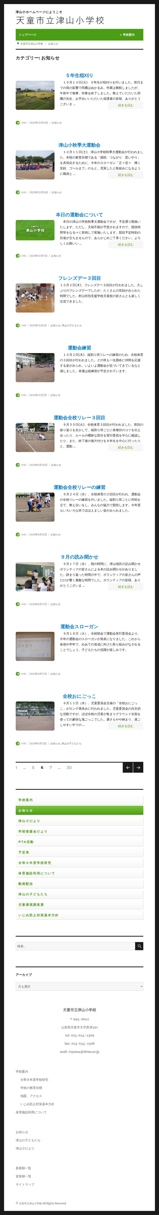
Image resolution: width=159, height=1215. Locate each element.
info (23, 122)
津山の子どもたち (72, 325)
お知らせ (57, 122)
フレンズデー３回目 (79, 278)
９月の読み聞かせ (79, 557)
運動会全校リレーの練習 (79, 487)
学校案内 (129, 34)
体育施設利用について (36, 873)
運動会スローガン (79, 627)
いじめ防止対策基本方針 (38, 915)
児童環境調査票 (31, 905)
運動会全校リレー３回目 (79, 418)
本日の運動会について (79, 215)
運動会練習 (79, 348)
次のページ (137, 772)
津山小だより (29, 821)
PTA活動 (26, 842)
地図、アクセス (31, 1096)
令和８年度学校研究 (35, 863)
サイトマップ (25, 1184)
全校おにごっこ (79, 696)
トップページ (27, 34)
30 (69, 768)
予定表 (23, 852)
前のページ (126, 772)
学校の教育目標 (31, 1088)
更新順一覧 (23, 1176)
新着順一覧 (23, 1168)
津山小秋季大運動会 (79, 145)
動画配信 (25, 884)
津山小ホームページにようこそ (39, 12)
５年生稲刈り (80, 75)
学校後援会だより (33, 831)
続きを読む (130, 105)
